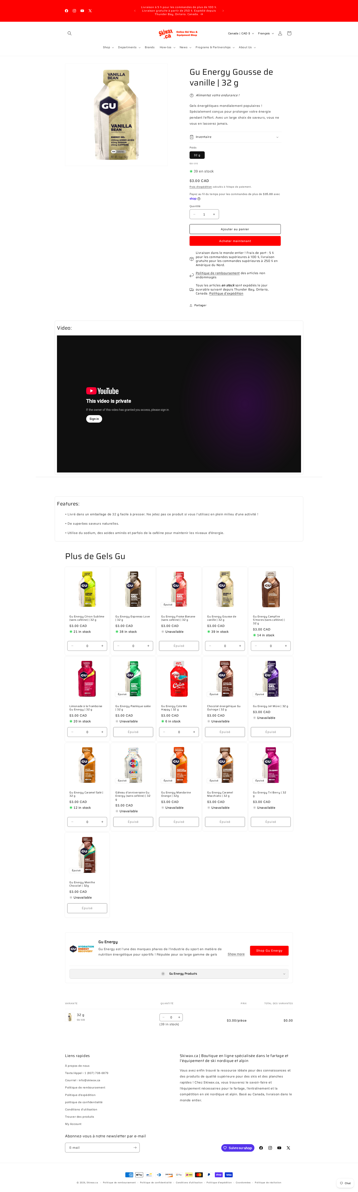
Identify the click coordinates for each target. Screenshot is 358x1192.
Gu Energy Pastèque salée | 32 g (133, 708)
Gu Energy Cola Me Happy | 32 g (174, 708)
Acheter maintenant (235, 241)
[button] (69, 33)
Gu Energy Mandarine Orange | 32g (176, 794)
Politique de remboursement (218, 273)
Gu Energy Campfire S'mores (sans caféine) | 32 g (269, 620)
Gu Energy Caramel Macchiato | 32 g (220, 794)
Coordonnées (243, 1182)
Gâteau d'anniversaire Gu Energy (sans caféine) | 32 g (133, 796)
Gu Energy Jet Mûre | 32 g (270, 706)
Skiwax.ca (92, 1182)
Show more (236, 954)
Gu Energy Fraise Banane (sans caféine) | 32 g (178, 618)
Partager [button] (200, 305)
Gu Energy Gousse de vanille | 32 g (221, 618)
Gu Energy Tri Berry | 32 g (269, 794)
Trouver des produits (79, 1116)
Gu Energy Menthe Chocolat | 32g (82, 884)
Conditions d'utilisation (81, 1109)
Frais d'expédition (201, 186)
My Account (73, 1124)
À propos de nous (77, 1065)
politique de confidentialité (84, 1102)
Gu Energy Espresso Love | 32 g (132, 618)
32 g (197, 155)
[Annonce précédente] (134, 11)
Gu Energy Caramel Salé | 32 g (86, 794)
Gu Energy (108, 942)
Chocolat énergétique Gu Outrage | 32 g (224, 708)
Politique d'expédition (226, 293)
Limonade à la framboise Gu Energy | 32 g (85, 708)
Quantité (195, 206)
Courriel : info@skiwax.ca (82, 1080)
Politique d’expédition (219, 1182)
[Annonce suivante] (223, 11)
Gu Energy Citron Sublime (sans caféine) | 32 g (86, 618)
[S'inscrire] (134, 1147)
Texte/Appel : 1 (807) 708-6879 (87, 1073)
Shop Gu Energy (269, 950)
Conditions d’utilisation (189, 1182)
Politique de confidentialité (156, 1182)
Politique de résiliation (268, 1182)
